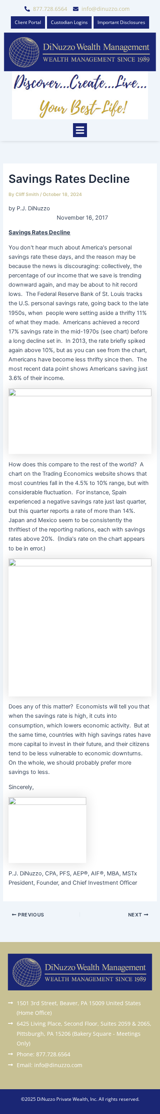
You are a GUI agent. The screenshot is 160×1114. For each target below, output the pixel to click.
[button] (80, 130)
